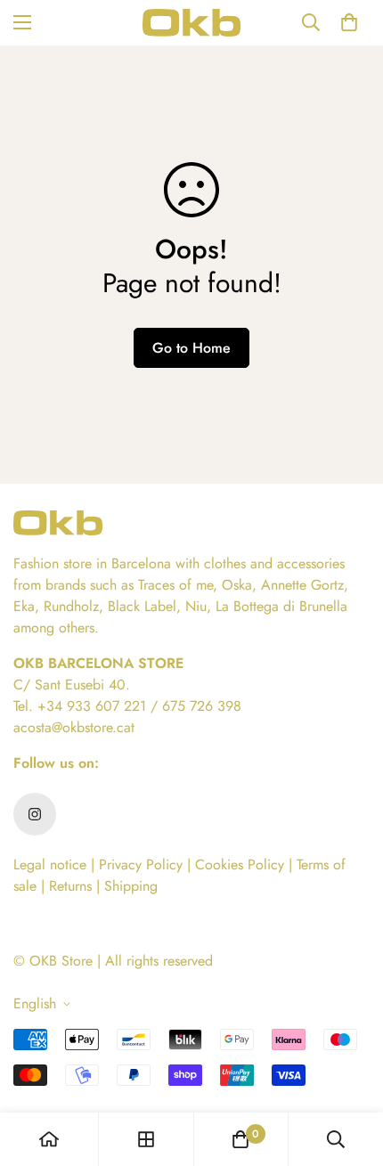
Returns (72, 886)
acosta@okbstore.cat (73, 727)
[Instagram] (34, 814)
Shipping (129, 886)
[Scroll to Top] (351, 1071)
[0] (349, 22)
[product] (49, 1139)
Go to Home (191, 348)
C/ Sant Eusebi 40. (71, 684)
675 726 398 (201, 706)
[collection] (146, 1139)
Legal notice (49, 864)
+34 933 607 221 (91, 706)
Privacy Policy (141, 864)
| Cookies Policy (238, 864)
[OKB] (191, 22)
